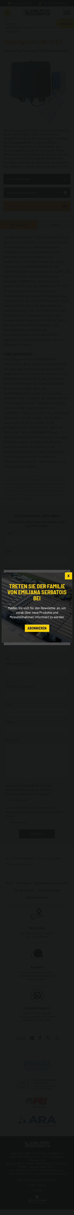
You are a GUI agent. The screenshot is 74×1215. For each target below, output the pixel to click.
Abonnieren (37, 628)
